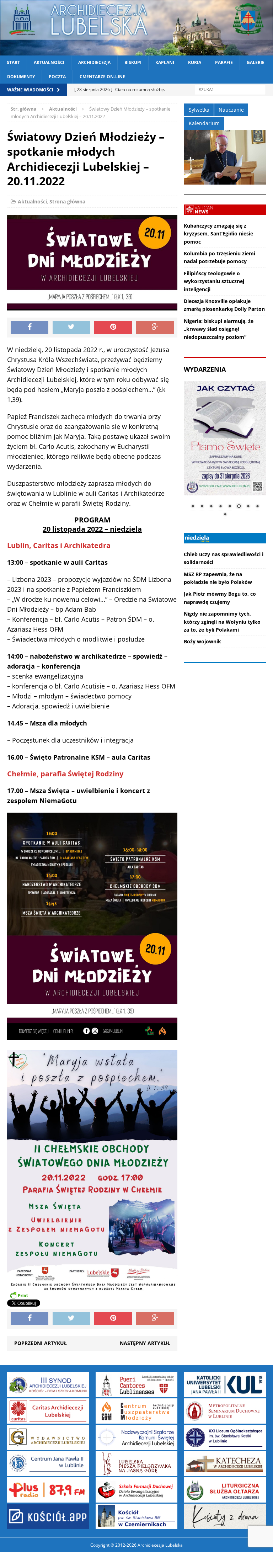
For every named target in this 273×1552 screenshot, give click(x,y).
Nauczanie (231, 109)
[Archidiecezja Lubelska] (136, 27)
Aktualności (49, 62)
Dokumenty (21, 77)
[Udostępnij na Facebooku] (29, 327)
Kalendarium (204, 123)
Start (13, 62)
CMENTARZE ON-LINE (102, 77)
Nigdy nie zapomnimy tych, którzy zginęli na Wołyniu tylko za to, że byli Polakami (222, 621)
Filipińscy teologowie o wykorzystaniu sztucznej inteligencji (214, 281)
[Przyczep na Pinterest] (113, 327)
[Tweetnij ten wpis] (71, 327)
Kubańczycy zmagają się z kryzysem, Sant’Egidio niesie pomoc (218, 233)
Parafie (224, 62)
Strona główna (67, 201)
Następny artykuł (145, 1343)
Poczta (57, 77)
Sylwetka (199, 109)
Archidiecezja (94, 62)
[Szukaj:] (230, 89)
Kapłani (164, 62)
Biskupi (132, 62)
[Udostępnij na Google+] (155, 327)
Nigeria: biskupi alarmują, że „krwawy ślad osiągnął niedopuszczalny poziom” (218, 329)
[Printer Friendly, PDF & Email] (19, 1295)
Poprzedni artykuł (40, 1343)
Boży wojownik (202, 641)
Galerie (255, 62)
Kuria (194, 62)
